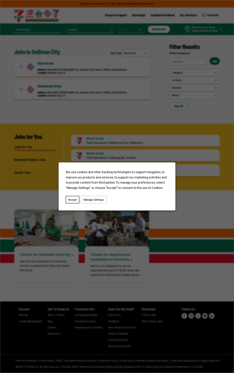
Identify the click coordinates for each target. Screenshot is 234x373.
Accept (72, 199)
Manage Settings (93, 199)
